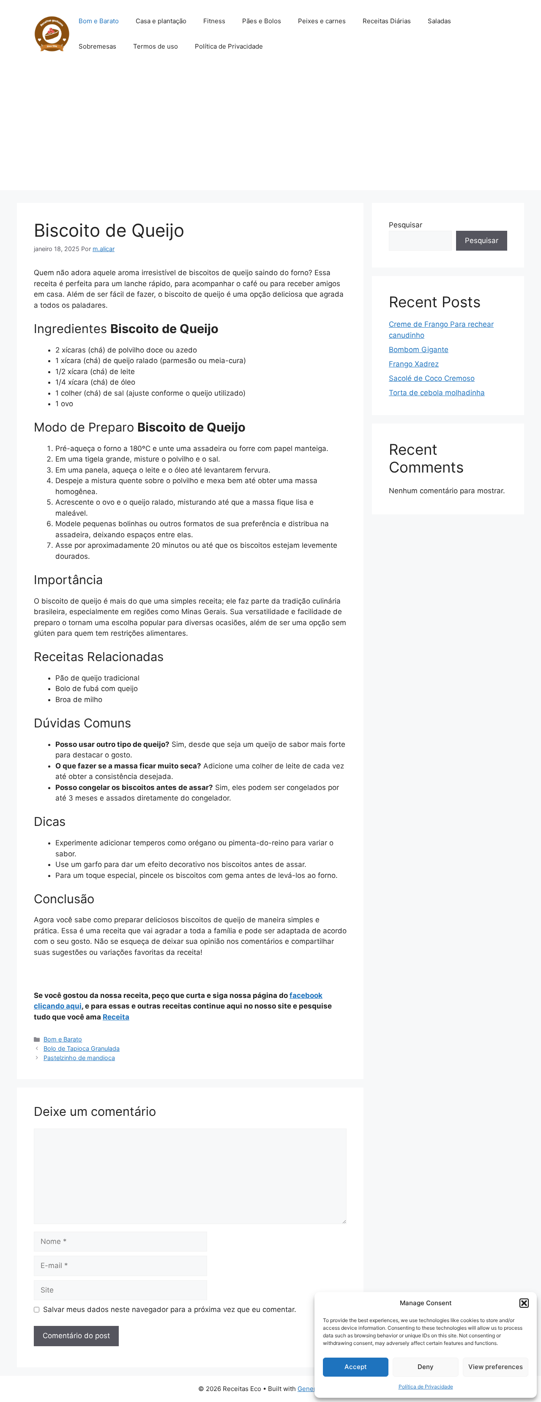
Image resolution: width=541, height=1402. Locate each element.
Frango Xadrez (414, 364)
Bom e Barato (99, 21)
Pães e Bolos (261, 21)
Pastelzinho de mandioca (79, 1057)
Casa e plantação (161, 21)
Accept (355, 1367)
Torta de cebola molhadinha (437, 392)
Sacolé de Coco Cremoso (432, 378)
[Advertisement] (270, 131)
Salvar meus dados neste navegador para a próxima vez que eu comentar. (169, 1309)
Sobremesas (97, 46)
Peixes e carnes (322, 21)
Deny (426, 1367)
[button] (524, 1303)
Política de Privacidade (426, 1386)
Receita (116, 1017)
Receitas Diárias (387, 21)
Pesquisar (405, 225)
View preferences (495, 1367)
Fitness (214, 21)
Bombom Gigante (418, 349)
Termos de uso (155, 46)
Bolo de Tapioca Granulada (82, 1048)
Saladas (439, 21)
